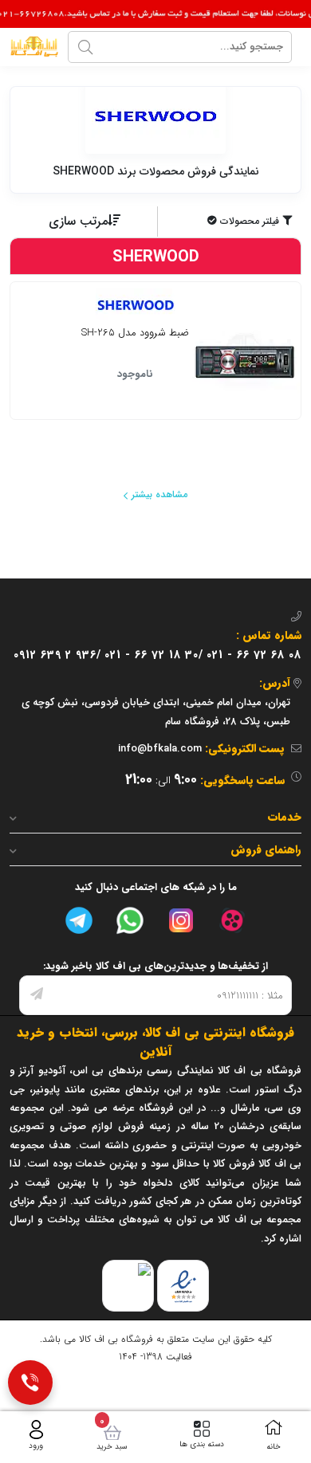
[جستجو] (85, 47)
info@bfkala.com (160, 748)
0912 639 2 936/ (57, 655)
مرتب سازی (78, 221)
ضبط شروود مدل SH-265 (135, 334)
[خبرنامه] (36, 995)
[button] (231, 221)
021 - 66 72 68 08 (254, 655)
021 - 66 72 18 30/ (153, 655)
